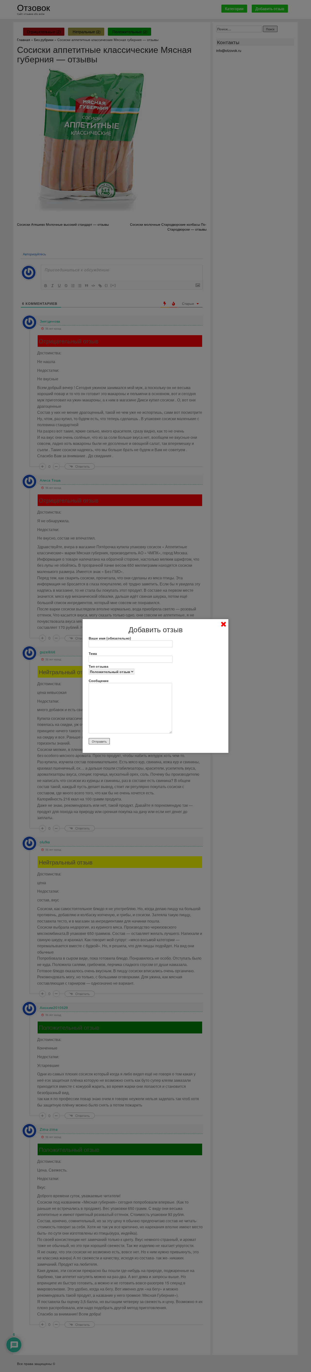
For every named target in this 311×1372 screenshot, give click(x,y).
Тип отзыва (98, 666)
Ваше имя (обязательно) (110, 638)
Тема (93, 653)
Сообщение (99, 680)
